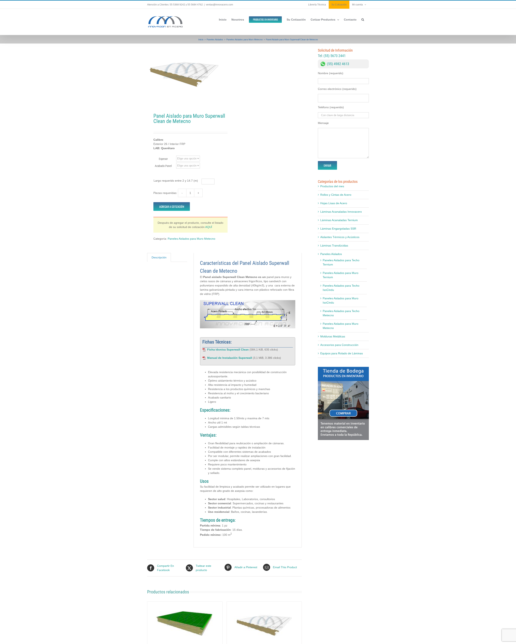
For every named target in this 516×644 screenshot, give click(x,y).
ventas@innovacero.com (219, 4)
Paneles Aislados (331, 254)
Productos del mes (332, 186)
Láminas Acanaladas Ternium (339, 220)
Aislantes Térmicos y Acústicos (339, 237)
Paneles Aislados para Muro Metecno (191, 238)
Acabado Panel (163, 166)
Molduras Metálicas (332, 336)
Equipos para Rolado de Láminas (341, 353)
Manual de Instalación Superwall (229, 357)
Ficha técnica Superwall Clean (228, 349)
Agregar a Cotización (171, 206)
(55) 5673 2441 (335, 56)
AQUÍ (208, 227)
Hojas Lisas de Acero (333, 203)
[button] (362, 19)
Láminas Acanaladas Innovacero (341, 211)
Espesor (163, 158)
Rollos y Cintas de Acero (335, 194)
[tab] (159, 257)
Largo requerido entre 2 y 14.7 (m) (176, 180)
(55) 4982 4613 (338, 64)
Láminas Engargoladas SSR (338, 228)
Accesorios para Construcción (339, 344)
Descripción (159, 257)
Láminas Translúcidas (334, 245)
